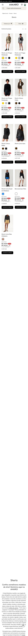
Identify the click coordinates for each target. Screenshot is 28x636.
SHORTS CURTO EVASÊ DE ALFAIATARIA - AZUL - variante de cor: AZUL (2, 211)
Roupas (10, 13)
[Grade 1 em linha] (23, 29)
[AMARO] (14, 4)
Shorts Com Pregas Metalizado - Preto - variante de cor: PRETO (2, 120)
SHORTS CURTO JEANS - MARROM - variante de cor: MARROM (15, 165)
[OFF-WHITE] (16, 194)
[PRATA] (6, 58)
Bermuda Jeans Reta (20, 189)
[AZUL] (3, 194)
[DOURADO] (3, 58)
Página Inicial (5, 13)
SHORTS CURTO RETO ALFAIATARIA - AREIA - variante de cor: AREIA (2, 256)
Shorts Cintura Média (19, 99)
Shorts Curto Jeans (20, 143)
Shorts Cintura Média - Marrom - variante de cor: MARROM (15, 120)
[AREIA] (3, 239)
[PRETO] (9, 58)
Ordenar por (7, 23)
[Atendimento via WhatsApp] (23, 625)
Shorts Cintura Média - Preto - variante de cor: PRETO (2, 166)
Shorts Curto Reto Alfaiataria (7, 235)
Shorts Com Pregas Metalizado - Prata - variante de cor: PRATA (15, 75)
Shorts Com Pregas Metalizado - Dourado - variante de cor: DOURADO (2, 75)
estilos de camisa (13, 608)
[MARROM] (16, 103)
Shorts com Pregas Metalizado (7, 54)
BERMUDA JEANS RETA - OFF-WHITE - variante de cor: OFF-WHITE (15, 211)
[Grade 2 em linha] (25, 29)
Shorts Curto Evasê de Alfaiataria (7, 190)
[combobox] (14, 8)
